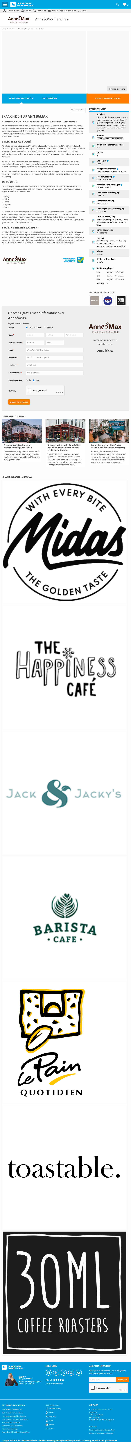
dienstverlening (13, 11)
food (51, 1421)
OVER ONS (93, 1427)
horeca (28, 11)
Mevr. (39, 327)
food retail (41, 11)
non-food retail (70, 11)
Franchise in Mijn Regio (10, 1429)
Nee (37, 380)
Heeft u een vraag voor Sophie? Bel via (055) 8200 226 (30, 1382)
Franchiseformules (52, 1405)
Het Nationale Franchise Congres (14, 1416)
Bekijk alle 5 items (117, 89)
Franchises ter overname (11, 1422)
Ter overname (49, 98)
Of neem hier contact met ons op (101, 1433)
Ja (30, 380)
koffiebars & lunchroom (114, 139)
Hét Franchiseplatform (13, 1405)
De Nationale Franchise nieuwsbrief (15, 1419)
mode (84, 11)
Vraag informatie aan (107, 98)
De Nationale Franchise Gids (21, 4)
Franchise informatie (21, 98)
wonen (55, 11)
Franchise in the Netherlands (12, 1426)
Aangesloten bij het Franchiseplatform (16, 1432)
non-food (52, 1417)
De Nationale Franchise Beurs (12, 1413)
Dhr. (30, 327)
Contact (93, 1405)
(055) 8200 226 (94, 1417)
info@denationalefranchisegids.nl (101, 1420)
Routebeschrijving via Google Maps (101, 1430)
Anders (50, 327)
